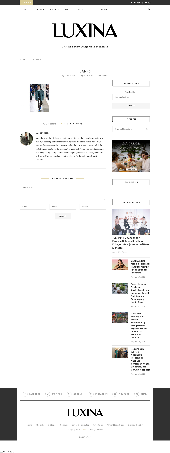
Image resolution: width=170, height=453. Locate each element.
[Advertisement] (62, 446)
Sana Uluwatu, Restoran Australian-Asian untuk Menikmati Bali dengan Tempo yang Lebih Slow (140, 293)
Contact (63, 424)
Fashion (40, 9)
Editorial (52, 424)
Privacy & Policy (135, 424)
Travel (68, 9)
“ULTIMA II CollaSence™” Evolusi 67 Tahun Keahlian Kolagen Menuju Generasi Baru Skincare (130, 242)
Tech (92, 9)
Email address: (131, 92)
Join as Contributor (80, 424)
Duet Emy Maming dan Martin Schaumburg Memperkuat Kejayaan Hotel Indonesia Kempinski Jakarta (139, 325)
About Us (40, 424)
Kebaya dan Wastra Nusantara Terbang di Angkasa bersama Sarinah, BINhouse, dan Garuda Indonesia (140, 359)
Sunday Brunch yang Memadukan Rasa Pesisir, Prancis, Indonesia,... (68, 3)
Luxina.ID (85, 429)
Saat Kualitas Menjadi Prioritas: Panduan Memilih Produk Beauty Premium (140, 267)
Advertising (98, 424)
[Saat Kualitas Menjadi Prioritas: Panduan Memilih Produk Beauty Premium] (120, 264)
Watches (54, 9)
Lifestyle (25, 9)
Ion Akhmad (70, 75)
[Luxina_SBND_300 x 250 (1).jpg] (131, 156)
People (105, 9)
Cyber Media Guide (115, 424)
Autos (81, 9)
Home (22, 59)
